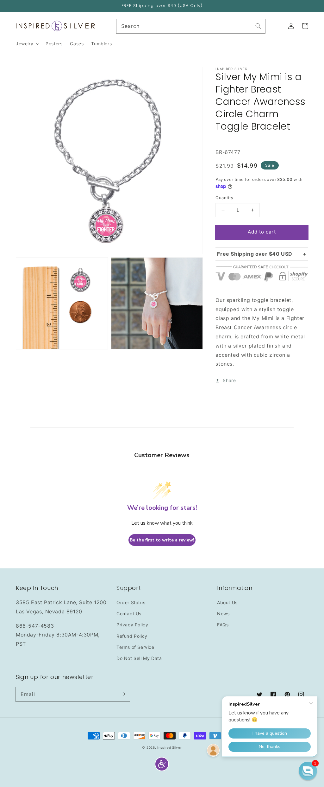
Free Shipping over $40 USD (254, 254)
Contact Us (128, 613)
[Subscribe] (123, 694)
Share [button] (229, 380)
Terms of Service (135, 647)
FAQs (222, 624)
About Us (227, 602)
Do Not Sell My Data (139, 658)
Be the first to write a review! (162, 540)
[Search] (258, 26)
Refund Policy (131, 636)
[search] (190, 26)
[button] (162, 764)
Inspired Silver (169, 747)
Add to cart (262, 232)
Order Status (130, 602)
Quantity (224, 197)
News (223, 613)
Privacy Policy (132, 624)
